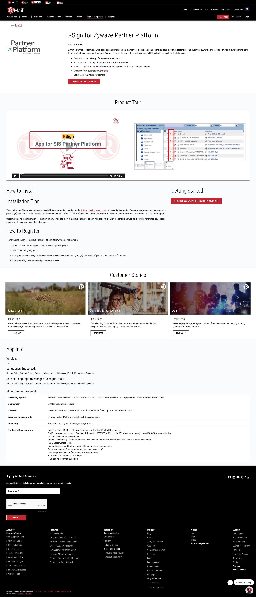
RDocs (193, 540)
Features (25, 17)
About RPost (12, 17)
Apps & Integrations (95, 17)
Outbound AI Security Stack (61, 562)
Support (111, 17)
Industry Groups (111, 545)
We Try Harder (239, 541)
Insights (68, 17)
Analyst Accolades (155, 541)
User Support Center (15, 536)
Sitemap (236, 566)
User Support (238, 533)
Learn (149, 558)
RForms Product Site (15, 565)
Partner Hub (238, 10)
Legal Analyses (153, 562)
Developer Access (240, 554)
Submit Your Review (241, 546)
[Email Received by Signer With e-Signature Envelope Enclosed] (159, 165)
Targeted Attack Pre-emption (62, 554)
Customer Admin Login (16, 570)
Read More (16, 333)
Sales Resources (240, 537)
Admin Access (239, 558)
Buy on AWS (226, 10)
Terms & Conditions (42, 591)
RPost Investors (13, 574)
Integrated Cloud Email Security (63, 537)
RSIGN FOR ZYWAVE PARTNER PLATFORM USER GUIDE (196, 201)
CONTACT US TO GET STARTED (84, 81)
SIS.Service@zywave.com (93, 210)
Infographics (152, 574)
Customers (109, 536)
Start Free (223, 17)
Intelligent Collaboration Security (63, 541)
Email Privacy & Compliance (61, 546)
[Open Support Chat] (249, 590)
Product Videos (154, 566)
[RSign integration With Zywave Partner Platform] (149, 165)
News (149, 537)
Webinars (151, 546)
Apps (18, 25)
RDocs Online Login (14, 561)
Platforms (108, 541)
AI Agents (214, 10)
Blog (149, 533)
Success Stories (54, 17)
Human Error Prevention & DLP (63, 550)
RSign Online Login (14, 549)
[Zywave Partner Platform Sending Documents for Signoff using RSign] (139, 165)
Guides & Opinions (155, 570)
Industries (38, 17)
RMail (193, 533)
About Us (10, 530)
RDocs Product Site (14, 557)
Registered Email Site (15, 553)
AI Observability (56, 533)
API (206, 10)
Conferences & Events (157, 550)
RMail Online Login (14, 541)
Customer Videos (112, 549)
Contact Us (237, 562)
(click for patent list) (25, 594)
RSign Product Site (14, 545)
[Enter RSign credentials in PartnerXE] (169, 165)
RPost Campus (239, 569)
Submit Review (196, 10)
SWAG (185, 10)
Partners (236, 550)
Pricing (79, 17)
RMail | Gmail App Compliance (60, 591)
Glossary (151, 554)
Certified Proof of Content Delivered (65, 558)
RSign (193, 536)
